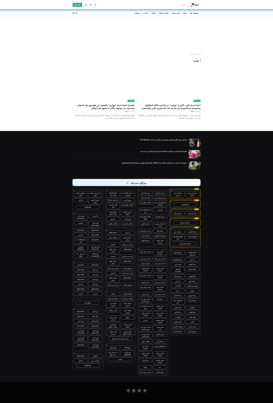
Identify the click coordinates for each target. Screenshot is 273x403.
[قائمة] (73, 13)
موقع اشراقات (192, 236)
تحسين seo (178, 214)
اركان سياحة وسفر (185, 244)
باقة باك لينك (192, 214)
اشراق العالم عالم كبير (145, 211)
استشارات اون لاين (177, 301)
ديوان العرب (127, 219)
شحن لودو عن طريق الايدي (145, 335)
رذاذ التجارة (177, 312)
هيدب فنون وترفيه (160, 241)
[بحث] (76, 13)
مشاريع (113, 219)
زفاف (154, 13)
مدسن (178, 291)
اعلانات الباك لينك (145, 203)
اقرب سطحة (113, 310)
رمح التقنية (192, 312)
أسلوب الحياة (163, 13)
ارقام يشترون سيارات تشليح (127, 333)
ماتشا (145, 367)
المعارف (192, 307)
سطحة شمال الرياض (127, 304)
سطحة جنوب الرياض (127, 311)
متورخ (192, 291)
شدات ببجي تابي (145, 259)
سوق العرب (127, 200)
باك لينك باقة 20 (113, 200)
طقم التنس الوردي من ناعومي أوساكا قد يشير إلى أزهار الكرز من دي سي (164, 151)
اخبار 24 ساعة (145, 236)
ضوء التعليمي (192, 232)
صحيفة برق (177, 232)
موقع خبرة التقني (192, 286)
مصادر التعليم (145, 224)
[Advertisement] (136, 35)
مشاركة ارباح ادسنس (178, 194)
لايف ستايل (175, 13)
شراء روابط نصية (160, 198)
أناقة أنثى (178, 286)
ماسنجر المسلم (185, 223)
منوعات (137, 13)
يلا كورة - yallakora (80, 248)
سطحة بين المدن (127, 299)
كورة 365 (128, 347)
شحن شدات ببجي (160, 328)
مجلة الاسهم (192, 269)
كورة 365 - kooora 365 (95, 255)
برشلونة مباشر (113, 237)
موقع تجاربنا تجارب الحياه (113, 213)
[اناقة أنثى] (190, 5)
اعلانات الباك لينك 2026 (145, 218)
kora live (80, 265)
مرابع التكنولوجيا (178, 260)
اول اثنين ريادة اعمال (192, 194)
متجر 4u (160, 299)
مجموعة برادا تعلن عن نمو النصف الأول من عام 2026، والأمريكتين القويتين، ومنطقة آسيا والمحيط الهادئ (154, 163)
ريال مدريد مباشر (127, 244)
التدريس (160, 210)
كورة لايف (95, 270)
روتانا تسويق (192, 295)
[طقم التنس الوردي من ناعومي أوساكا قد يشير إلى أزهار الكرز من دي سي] (194, 154)
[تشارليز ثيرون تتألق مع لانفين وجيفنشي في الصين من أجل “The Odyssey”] (194, 142)
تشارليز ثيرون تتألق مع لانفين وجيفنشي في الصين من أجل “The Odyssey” (163, 140)
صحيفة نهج (192, 281)
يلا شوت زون (95, 361)
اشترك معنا (77, 5)
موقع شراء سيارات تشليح (113, 326)
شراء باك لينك (160, 193)
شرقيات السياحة (178, 327)
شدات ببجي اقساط (160, 253)
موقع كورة (88, 303)
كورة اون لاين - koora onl (95, 248)
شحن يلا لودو (160, 334)
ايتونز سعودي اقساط (160, 269)
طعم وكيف (192, 317)
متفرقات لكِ (194, 13)
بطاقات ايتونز (145, 341)
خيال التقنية (192, 264)
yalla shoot (113, 233)
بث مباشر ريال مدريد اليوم (113, 353)
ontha (192, 111)
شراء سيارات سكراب (113, 318)
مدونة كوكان (178, 276)
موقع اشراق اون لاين (178, 237)
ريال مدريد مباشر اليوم (95, 194)
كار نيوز (177, 281)
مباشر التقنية (178, 322)
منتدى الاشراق (160, 217)
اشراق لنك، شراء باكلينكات (160, 204)
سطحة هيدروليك (113, 299)
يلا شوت (127, 233)
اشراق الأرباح (178, 331)
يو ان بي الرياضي (145, 231)
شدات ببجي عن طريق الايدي (145, 300)
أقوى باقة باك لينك (113, 206)
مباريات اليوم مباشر (127, 238)
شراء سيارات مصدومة (113, 333)
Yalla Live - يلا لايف (80, 241)
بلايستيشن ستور (160, 346)
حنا (160, 367)
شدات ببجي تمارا (145, 252)
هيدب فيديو (177, 307)
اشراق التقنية (178, 253)
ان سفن (192, 260)
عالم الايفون (192, 276)
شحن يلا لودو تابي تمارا (145, 307)
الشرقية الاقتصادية (178, 270)
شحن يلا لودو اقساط (145, 269)
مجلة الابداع (178, 295)
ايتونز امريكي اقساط (145, 314)
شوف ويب (177, 264)
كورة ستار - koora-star (81, 217)
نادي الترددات (192, 300)
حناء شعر (145, 360)
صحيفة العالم (145, 240)
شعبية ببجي (160, 341)
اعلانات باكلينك (113, 224)
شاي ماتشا (160, 372)
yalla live (88, 207)
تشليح (127, 317)
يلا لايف (120, 359)
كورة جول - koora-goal (95, 224)
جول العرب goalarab (127, 353)
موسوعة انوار (192, 331)
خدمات (145, 13)
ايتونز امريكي (145, 263)
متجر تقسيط (145, 282)
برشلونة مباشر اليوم (80, 194)
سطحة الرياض (127, 294)
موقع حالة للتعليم (160, 236)
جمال (185, 13)
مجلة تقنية (160, 231)
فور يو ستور (145, 294)
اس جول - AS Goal (80, 255)
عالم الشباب (185, 204)
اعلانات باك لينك (128, 224)
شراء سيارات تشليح (127, 326)
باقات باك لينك (145, 198)
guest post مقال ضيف (113, 194)
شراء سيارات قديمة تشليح (120, 339)
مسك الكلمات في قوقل (192, 254)
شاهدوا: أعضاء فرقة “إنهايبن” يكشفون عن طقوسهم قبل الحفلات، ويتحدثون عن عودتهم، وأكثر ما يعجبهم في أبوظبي (105, 107)
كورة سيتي (113, 347)
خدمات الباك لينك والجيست (127, 194)
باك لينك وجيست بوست (160, 225)
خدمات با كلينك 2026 (127, 213)
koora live (80, 230)
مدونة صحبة (192, 327)
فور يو (145, 320)
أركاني (192, 322)
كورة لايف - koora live (95, 332)
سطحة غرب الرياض (113, 304)
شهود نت (178, 317)
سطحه (113, 294)
